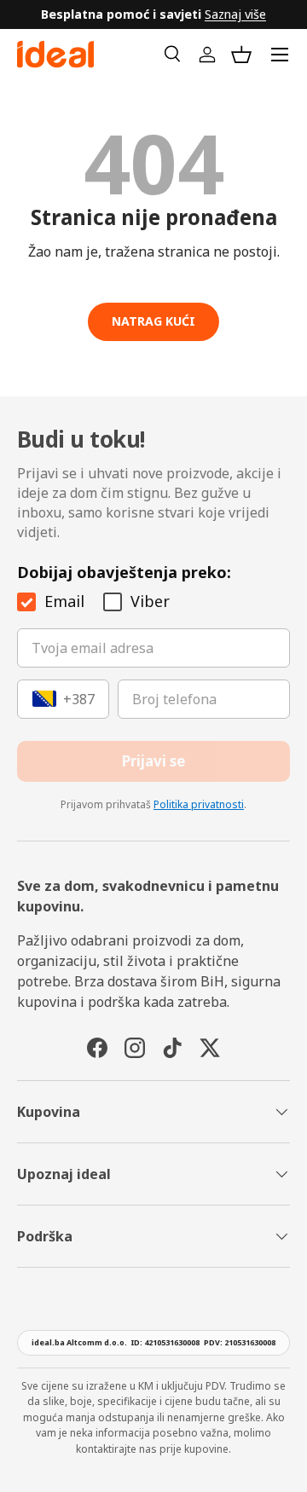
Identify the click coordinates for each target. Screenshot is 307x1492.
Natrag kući (153, 321)
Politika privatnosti (199, 804)
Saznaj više (235, 14)
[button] (241, 54)
